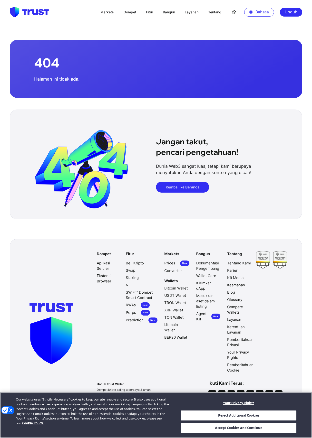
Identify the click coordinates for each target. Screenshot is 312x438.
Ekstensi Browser (104, 278)
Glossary (234, 299)
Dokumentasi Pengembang (207, 266)
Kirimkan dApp (204, 286)
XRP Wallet (173, 310)
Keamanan (236, 285)
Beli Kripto (135, 263)
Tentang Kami (239, 263)
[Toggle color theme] (234, 12)
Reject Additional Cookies (238, 415)
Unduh (291, 12)
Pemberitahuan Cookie (240, 368)
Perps (137, 312)
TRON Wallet (175, 302)
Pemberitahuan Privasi (240, 342)
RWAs (137, 305)
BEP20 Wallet (175, 337)
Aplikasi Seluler (103, 266)
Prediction (141, 320)
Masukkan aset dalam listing (205, 301)
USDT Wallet (175, 295)
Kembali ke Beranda (182, 187)
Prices (175, 263)
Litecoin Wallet (171, 327)
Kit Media (235, 277)
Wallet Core (206, 275)
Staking (132, 277)
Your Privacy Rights (238, 403)
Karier (232, 270)
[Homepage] (29, 12)
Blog (231, 292)
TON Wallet (174, 317)
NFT (129, 285)
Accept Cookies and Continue (238, 428)
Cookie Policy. (33, 423)
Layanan (234, 319)
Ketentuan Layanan (236, 330)
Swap (130, 270)
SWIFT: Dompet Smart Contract (139, 295)
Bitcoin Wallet (176, 288)
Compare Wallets (235, 310)
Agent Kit (207, 316)
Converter (173, 270)
